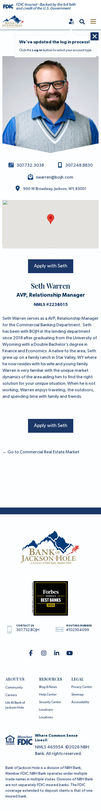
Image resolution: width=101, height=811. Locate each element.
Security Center (50, 702)
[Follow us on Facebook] (31, 654)
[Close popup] (94, 36)
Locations (46, 710)
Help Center (48, 694)
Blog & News (48, 687)
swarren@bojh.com (54, 177)
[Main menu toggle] (93, 21)
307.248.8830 (79, 165)
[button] (82, 21)
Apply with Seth (50, 266)
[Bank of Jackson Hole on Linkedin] (56, 654)
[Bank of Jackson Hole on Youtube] (69, 654)
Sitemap (77, 694)
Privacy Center (81, 687)
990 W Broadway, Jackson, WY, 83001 (54, 189)
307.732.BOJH (27, 630)
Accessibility (80, 702)
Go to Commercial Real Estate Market (40, 452)
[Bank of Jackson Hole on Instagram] (44, 654)
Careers (11, 695)
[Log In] (71, 21)
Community (14, 687)
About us (14, 679)
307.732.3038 (30, 165)
